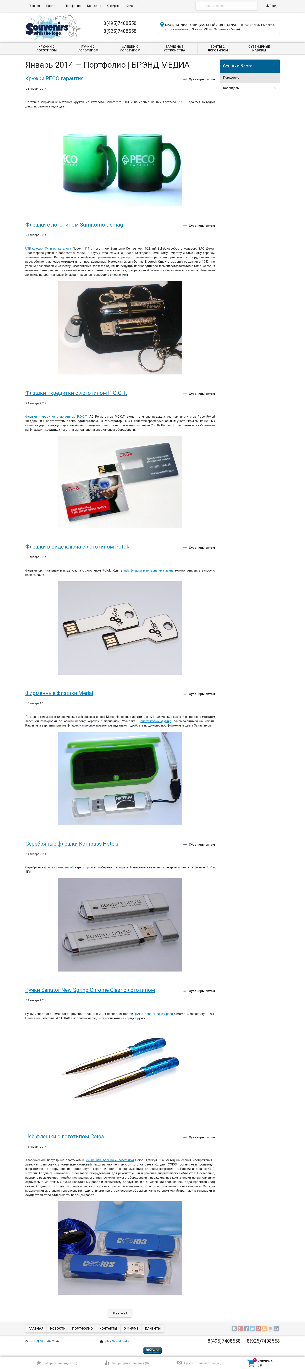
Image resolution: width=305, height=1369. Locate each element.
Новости (52, 6)
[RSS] (265, 1329)
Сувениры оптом (202, 79)
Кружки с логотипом (46, 48)
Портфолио (73, 6)
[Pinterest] (259, 1329)
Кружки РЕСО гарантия (54, 78)
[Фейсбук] (247, 1329)
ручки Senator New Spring (154, 1014)
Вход (271, 6)
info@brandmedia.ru (115, 1341)
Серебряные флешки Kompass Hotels (71, 844)
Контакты (94, 6)
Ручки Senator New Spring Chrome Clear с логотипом (90, 990)
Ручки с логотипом (88, 48)
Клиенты (132, 6)
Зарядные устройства (174, 48)
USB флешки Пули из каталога (48, 248)
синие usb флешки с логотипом (110, 1160)
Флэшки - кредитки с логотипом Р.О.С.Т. (76, 393)
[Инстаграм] (277, 1329)
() (56, 1362)
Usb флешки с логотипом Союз (64, 1136)
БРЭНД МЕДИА (40, 1341)
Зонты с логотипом (218, 48)
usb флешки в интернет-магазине (149, 570)
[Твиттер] (253, 1329)
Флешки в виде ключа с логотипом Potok (77, 547)
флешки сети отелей (59, 867)
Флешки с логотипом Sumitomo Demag (74, 225)
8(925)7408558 (120, 31)
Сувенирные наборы (259, 48)
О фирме (113, 6)
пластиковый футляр (155, 721)
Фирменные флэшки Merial (59, 693)
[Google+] (241, 1329)
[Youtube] (271, 1329)
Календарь (231, 88)
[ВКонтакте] (235, 1329)
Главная (34, 6)
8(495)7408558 (120, 23)
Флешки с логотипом (130, 48)
